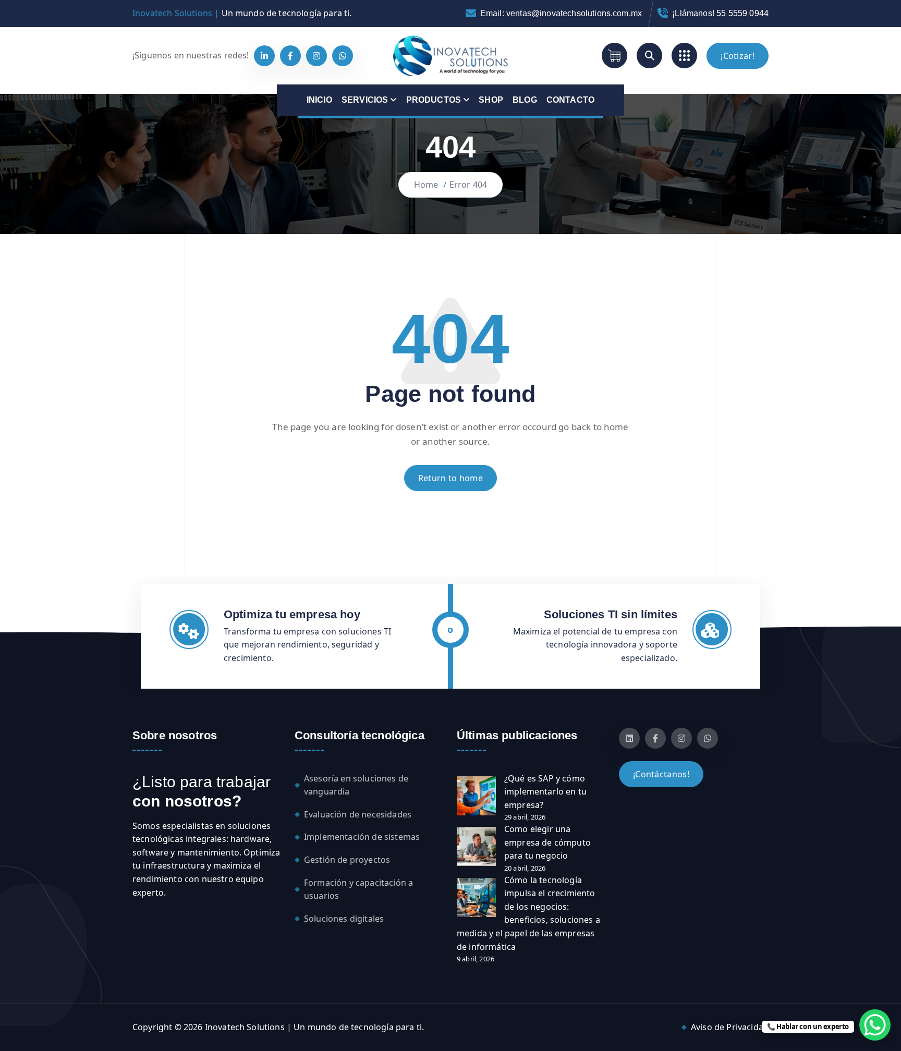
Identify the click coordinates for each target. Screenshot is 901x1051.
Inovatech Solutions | (175, 13)
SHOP (491, 99)
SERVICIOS (365, 99)
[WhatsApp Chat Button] (875, 1025)
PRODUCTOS (433, 99)
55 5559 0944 (742, 13)
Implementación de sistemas (362, 836)
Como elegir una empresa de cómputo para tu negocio (547, 842)
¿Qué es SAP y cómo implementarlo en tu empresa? (545, 792)
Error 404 (468, 184)
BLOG (525, 99)
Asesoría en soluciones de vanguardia (356, 785)
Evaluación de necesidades (357, 814)
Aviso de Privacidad (730, 1027)
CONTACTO (570, 99)
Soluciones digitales (344, 918)
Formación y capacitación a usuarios (358, 889)
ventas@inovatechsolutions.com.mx (574, 13)
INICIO (319, 99)
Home (426, 184)
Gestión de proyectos (347, 859)
